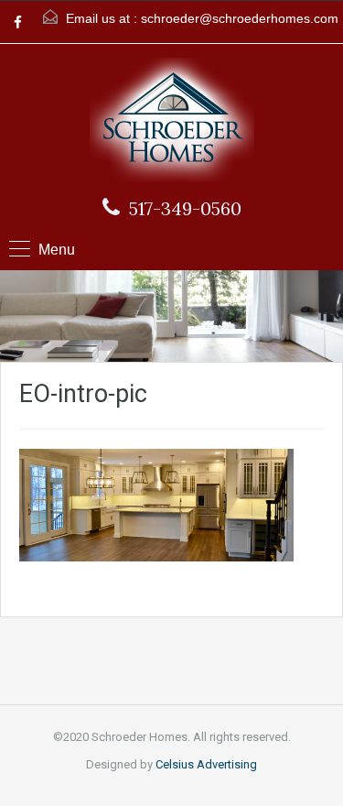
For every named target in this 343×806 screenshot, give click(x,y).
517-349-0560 (185, 209)
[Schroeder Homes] (172, 122)
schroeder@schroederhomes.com (239, 18)
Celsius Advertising (206, 764)
